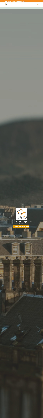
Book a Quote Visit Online (22, 226)
